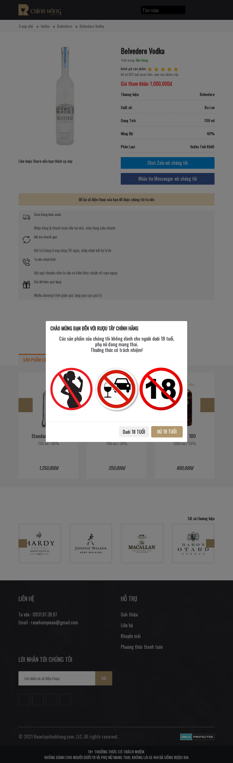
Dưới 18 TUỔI (134, 431)
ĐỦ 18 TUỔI (167, 431)
